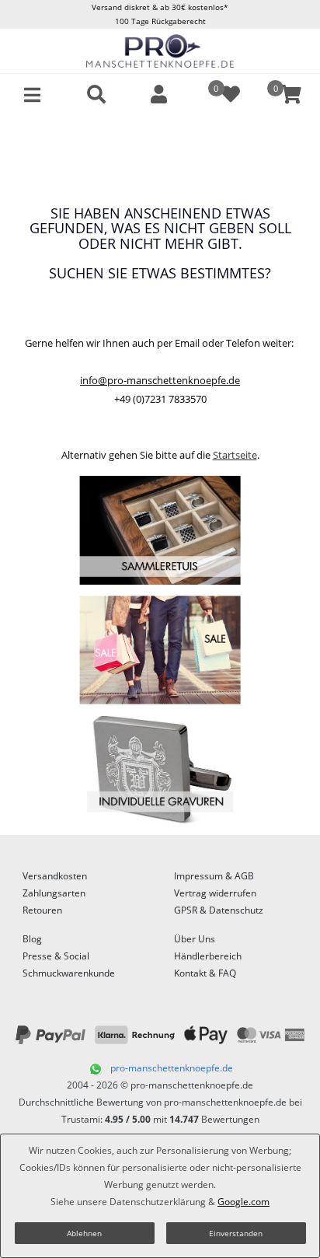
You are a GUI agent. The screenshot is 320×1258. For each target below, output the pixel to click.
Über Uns (194, 938)
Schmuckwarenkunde (69, 973)
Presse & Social (56, 956)
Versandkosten (55, 875)
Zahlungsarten (54, 893)
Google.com (243, 1201)
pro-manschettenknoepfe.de (171, 1068)
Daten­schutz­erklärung (158, 1201)
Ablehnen (84, 1233)
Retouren (42, 910)
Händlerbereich (208, 956)
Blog (32, 938)
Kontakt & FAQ (205, 973)
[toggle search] (96, 94)
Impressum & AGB (214, 875)
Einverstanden (236, 1233)
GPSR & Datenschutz (218, 910)
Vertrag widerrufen (215, 893)
